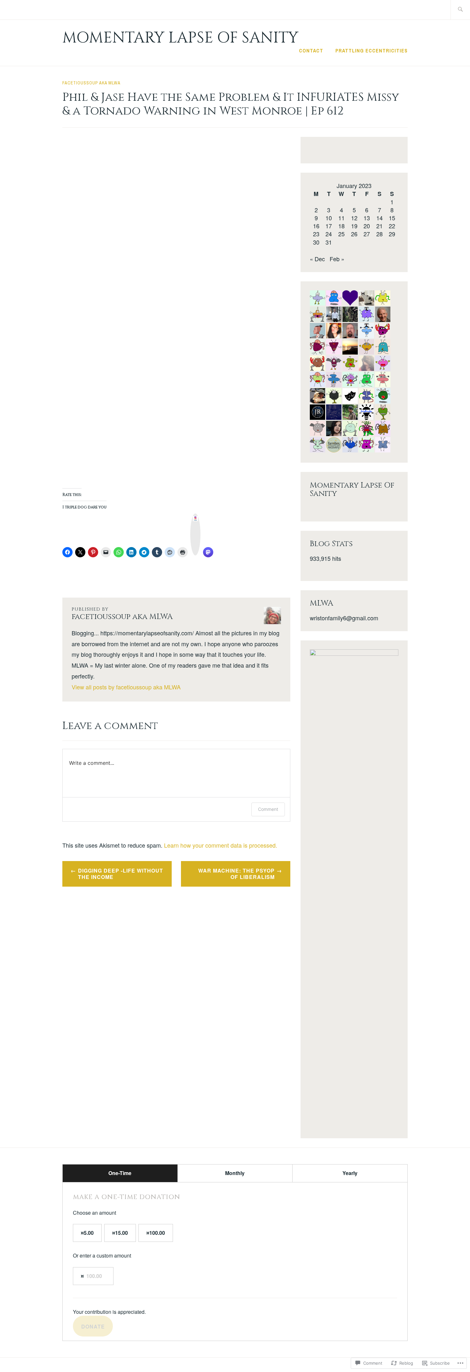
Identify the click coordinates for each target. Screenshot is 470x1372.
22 (392, 226)
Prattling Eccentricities (371, 50)
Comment (268, 809)
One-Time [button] (119, 1173)
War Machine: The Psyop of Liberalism (236, 874)
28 (379, 234)
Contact (311, 50)
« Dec (317, 259)
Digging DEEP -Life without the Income (120, 874)
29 (392, 234)
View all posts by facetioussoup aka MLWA (126, 687)
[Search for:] (460, 10)
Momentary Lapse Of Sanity (180, 37)
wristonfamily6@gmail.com (344, 618)
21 (379, 226)
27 (367, 234)
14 (379, 218)
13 (367, 218)
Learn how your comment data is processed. (220, 845)
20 (367, 226)
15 (392, 218)
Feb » (337, 259)
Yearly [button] (349, 1173)
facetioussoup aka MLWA (91, 83)
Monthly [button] (235, 1173)
